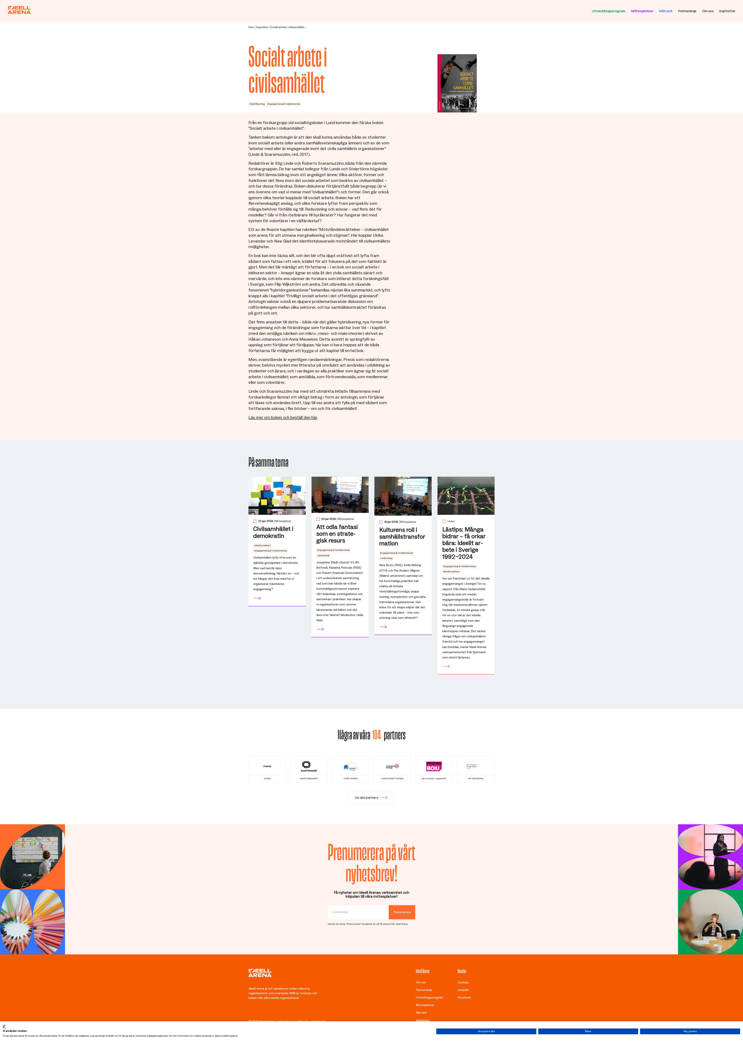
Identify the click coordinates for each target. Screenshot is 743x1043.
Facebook (464, 997)
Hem (251, 27)
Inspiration (727, 10)
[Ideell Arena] (19, 10)
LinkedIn (463, 990)
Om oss (707, 10)
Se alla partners (366, 797)
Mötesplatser (642, 10)
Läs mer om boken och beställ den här (282, 418)
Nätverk (665, 10)
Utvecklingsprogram (608, 10)
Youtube (463, 982)
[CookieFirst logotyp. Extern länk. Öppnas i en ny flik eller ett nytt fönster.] (4, 1026)
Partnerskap (687, 10)
